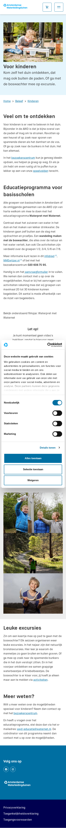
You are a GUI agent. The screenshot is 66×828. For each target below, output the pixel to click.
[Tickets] (47, 7)
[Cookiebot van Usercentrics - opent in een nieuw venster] (47, 345)
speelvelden (40, 170)
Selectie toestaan (33, 469)
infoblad (50, 256)
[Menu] (58, 7)
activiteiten (40, 679)
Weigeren (33, 480)
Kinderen (33, 101)
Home (7, 101)
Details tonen (48, 447)
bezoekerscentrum (23, 157)
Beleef (19, 101)
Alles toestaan (33, 458)
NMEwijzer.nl (12, 260)
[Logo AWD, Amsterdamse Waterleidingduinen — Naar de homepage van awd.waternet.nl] (16, 7)
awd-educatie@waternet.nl (34, 729)
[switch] (57, 413)
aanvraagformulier (36, 272)
